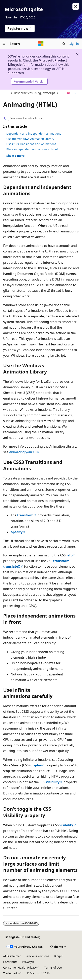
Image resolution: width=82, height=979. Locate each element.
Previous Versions (37, 956)
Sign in (74, 43)
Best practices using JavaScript (34, 93)
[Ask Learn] (68, 93)
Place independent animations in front (32, 149)
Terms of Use (53, 967)
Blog (57, 956)
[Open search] (64, 43)
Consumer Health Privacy (20, 967)
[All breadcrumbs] (6, 93)
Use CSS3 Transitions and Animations (31, 144)
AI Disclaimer (12, 956)
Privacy (27, 962)
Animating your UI (23, 452)
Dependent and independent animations (33, 133)
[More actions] (75, 93)
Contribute (10, 962)
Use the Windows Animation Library (30, 139)
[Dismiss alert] (75, 6)
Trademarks (11, 973)
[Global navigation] (4, 43)
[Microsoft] (41, 43)
